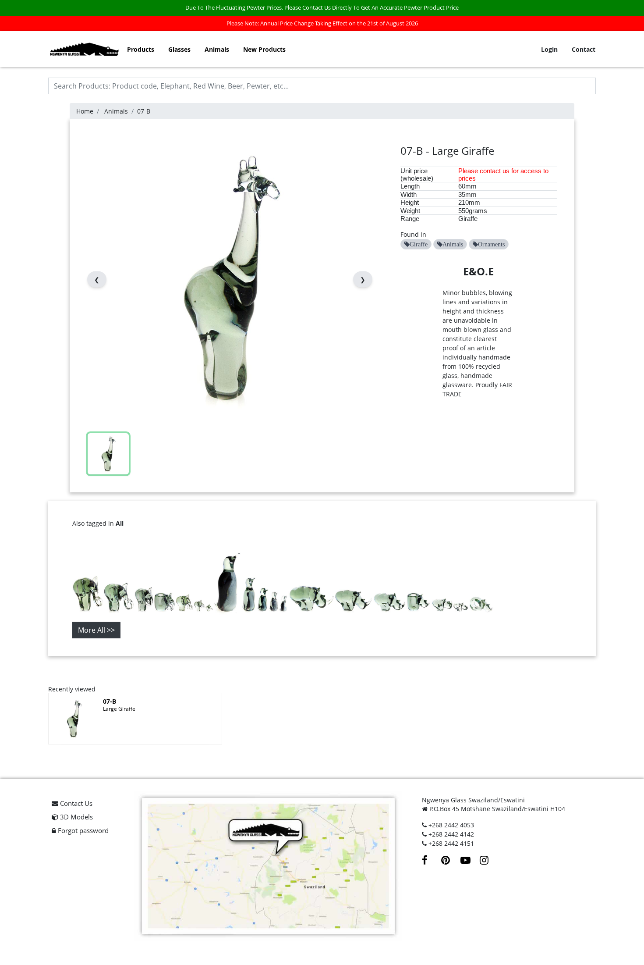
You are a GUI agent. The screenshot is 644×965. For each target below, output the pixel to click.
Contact (583, 49)
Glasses (179, 49)
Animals (217, 49)
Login (549, 49)
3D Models (75, 816)
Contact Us (75, 803)
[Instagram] (488, 861)
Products (140, 49)
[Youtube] (470, 861)
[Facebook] (431, 861)
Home (84, 111)
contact (490, 170)
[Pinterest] (450, 861)
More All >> (96, 630)
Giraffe (468, 218)
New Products (264, 49)
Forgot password (82, 830)
